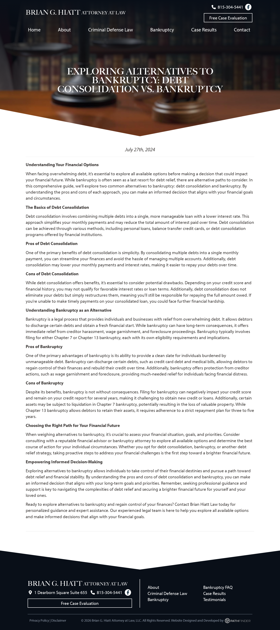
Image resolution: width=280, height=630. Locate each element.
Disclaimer (58, 620)
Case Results (214, 593)
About (153, 587)
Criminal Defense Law (167, 593)
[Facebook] (248, 7)
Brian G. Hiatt (53, 12)
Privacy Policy (39, 620)
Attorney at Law (104, 12)
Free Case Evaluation (228, 18)
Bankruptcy (158, 599)
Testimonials (214, 599)
